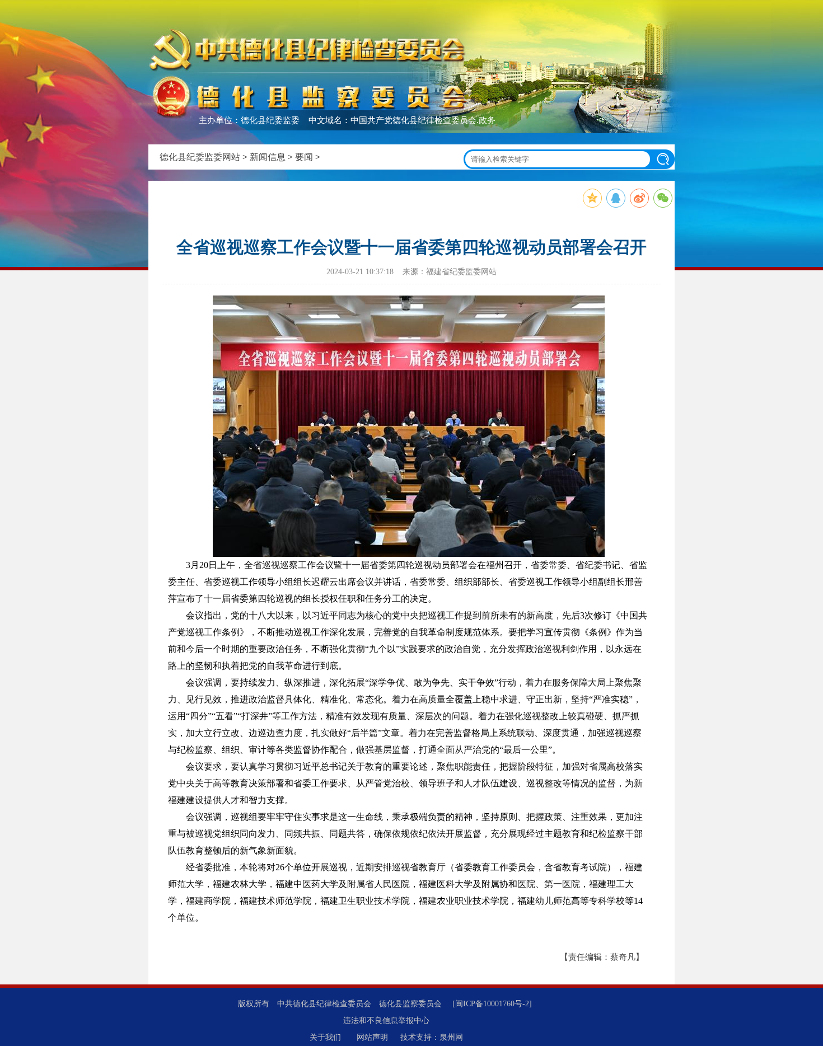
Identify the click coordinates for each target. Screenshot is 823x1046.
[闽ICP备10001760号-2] (492, 1004)
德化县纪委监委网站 (200, 157)
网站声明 (372, 1037)
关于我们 (325, 1037)
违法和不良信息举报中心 (386, 1020)
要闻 (304, 157)
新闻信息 (268, 157)
